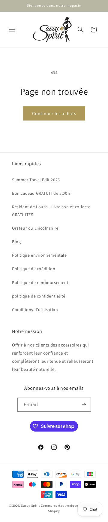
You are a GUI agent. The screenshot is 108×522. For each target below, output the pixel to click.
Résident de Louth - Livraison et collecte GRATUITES (51, 210)
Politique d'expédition (33, 268)
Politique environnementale (39, 255)
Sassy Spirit (30, 505)
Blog (16, 241)
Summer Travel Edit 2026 (36, 179)
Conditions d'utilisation (35, 309)
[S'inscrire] (84, 405)
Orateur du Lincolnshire (35, 228)
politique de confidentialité (38, 296)
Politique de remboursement (40, 282)
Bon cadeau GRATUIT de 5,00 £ (41, 193)
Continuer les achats (54, 113)
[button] (12, 29)
